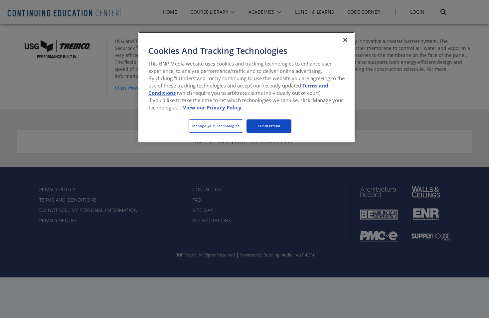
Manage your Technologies (216, 125)
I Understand (269, 125)
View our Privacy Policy (212, 107)
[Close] (345, 40)
